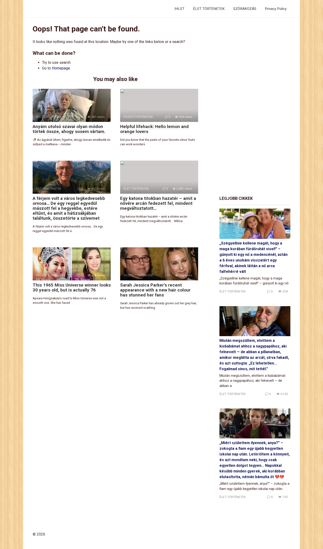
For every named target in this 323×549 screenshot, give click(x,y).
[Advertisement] (254, 107)
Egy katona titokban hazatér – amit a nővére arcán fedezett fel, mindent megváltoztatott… (158, 203)
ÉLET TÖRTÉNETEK (209, 9)
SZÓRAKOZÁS (244, 9)
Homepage (61, 68)
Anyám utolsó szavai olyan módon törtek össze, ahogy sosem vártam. (69, 129)
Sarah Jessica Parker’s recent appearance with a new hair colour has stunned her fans (155, 290)
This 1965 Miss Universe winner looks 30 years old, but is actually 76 (72, 287)
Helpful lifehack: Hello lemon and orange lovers (154, 129)
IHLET (179, 9)
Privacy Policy (276, 9)
